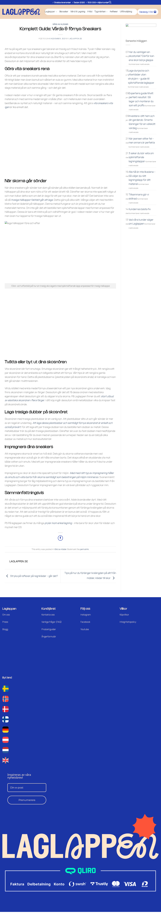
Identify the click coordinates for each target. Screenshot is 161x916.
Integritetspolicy (128, 621)
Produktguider (49, 629)
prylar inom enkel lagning (58, 523)
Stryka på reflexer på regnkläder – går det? (34, 575)
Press (5, 621)
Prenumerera (27, 800)
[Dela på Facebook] (60, 538)
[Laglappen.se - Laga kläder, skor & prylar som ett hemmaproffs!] (21, 12)
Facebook (85, 621)
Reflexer (114, 12)
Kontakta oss (48, 614)
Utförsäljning (126, 12)
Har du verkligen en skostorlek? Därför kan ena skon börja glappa (141, 56)
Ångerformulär (49, 636)
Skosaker (63, 12)
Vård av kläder (60, 24)
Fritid (89, 12)
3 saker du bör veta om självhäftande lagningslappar (141, 157)
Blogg (5, 629)
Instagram (85, 614)
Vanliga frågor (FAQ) (52, 621)
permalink (84, 549)
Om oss (6, 614)
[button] (110, 2)
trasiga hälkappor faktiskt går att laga (32, 200)
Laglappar (50, 12)
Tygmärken (99, 12)
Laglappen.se (75, 38)
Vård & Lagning (77, 12)
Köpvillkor (124, 614)
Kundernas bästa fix (140, 209)
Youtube (84, 629)
